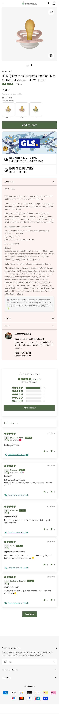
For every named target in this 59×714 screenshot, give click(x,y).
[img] (9, 433)
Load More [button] (29, 614)
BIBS (9, 71)
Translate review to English (18, 454)
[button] (54, 3)
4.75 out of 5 (36, 379)
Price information (8, 101)
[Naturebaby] (29, 3)
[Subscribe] (54, 662)
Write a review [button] (30, 407)
